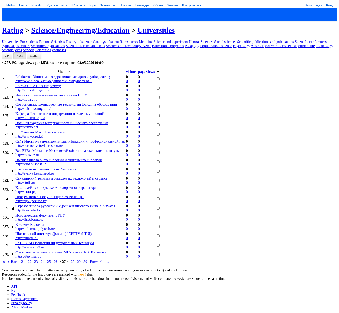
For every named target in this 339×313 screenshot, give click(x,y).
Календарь (142, 5)
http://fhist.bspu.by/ (29, 219)
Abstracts (257, 46)
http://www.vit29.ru (29, 247)
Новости (125, 5)
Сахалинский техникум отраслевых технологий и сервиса (61, 178)
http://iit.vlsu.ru (26, 99)
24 (42, 262)
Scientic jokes (12, 50)
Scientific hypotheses (50, 50)
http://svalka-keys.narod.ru (34, 173)
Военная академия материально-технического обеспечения (61, 123)
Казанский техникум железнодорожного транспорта (56, 188)
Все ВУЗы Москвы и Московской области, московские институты (67, 151)
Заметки (172, 5)
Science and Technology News (128, 46)
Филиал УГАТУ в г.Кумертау (38, 86)
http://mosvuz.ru (27, 155)
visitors (131, 72)
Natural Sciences (201, 42)
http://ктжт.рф (25, 192)
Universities (156, 30)
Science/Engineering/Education (80, 30)
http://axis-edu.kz (27, 210)
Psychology (241, 46)
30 (85, 262)
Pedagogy (192, 46)
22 (29, 262)
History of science (79, 42)
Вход (329, 5)
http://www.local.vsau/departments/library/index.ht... (53, 81)
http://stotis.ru (25, 182)
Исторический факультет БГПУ (40, 215)
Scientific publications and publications (265, 42)
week (19, 55)
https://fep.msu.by (28, 256)
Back (13, 262)
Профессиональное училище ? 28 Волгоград (50, 197)
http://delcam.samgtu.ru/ (32, 109)
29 (79, 262)
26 (55, 262)
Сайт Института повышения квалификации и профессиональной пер (70, 141)
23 (36, 262)
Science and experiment (170, 42)
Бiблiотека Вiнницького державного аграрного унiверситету (63, 77)
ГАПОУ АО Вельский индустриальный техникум (54, 243)
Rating (12, 30)
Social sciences (225, 42)
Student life (306, 46)
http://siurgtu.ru (26, 238)
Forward (97, 262)
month (34, 55)
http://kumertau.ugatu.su (33, 90)
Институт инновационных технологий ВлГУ (51, 95)
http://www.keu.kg (29, 136)
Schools (28, 50)
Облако (158, 5)
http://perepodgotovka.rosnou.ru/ (39, 145)
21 (23, 262)
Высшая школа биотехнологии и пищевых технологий (58, 160)
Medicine (145, 42)
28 (72, 262)
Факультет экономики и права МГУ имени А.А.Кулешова (60, 252)
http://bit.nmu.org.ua (30, 118)
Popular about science (216, 46)
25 (49, 262)
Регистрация (313, 5)
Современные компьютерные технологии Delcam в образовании (66, 104)
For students (29, 42)
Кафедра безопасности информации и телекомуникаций (59, 114)
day (7, 55)
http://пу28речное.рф (31, 201)
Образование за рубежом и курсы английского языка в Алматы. (65, 206)
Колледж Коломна (29, 224)
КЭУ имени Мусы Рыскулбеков (40, 132)
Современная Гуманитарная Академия (45, 169)
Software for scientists (281, 46)
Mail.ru (10, 5)
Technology (324, 46)
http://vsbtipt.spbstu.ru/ (31, 164)
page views (146, 72)
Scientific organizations (48, 46)
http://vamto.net (26, 127)
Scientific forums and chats (85, 46)
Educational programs (168, 46)
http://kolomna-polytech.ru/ (35, 229)
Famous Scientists (52, 42)
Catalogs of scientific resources (115, 42)
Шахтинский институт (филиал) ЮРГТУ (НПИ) (53, 234)
